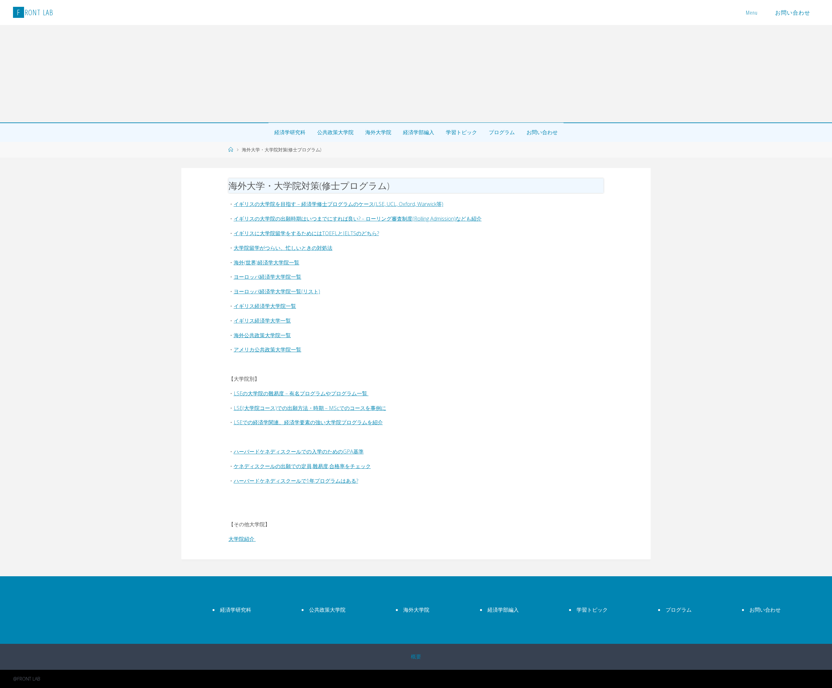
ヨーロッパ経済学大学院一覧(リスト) (277, 291)
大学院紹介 (242, 538)
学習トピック (461, 132)
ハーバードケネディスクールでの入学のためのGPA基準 (299, 451)
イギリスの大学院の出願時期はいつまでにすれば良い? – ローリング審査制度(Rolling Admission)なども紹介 (358, 218)
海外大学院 (378, 132)
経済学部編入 (418, 132)
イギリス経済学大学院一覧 (265, 306)
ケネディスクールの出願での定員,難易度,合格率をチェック (302, 466)
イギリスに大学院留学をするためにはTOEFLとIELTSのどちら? (306, 233)
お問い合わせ (792, 12)
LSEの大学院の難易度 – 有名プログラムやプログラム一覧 (301, 393)
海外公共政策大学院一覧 (262, 335)
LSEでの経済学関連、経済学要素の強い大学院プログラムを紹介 (308, 422)
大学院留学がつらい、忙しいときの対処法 (283, 247)
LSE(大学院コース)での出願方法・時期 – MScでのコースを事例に (310, 408)
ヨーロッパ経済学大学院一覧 (267, 276)
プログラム (502, 132)
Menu (752, 12)
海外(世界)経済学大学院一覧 (266, 262)
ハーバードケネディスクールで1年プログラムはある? (296, 480)
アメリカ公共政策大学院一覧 (267, 349)
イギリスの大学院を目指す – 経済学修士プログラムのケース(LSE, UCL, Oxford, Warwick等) (338, 204)
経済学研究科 (290, 132)
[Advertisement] (416, 73)
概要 (416, 656)
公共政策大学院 (335, 132)
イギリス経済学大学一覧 (262, 320)
